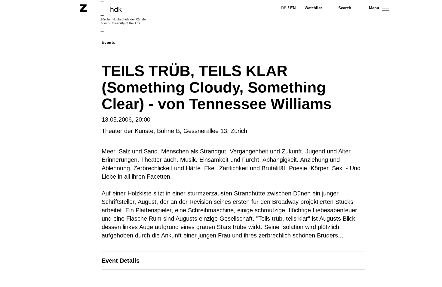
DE (284, 8)
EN (293, 8)
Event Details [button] (121, 260)
